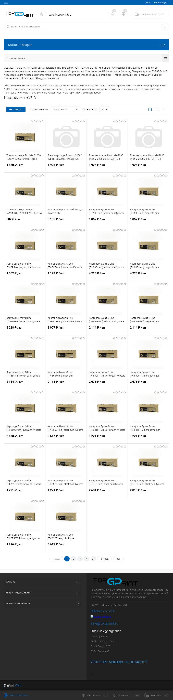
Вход (147, 2)
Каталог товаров (20, 45)
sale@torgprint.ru (110, 631)
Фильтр (18, 109)
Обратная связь (18, 695)
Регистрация (160, 2)
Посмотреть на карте (102, 610)
